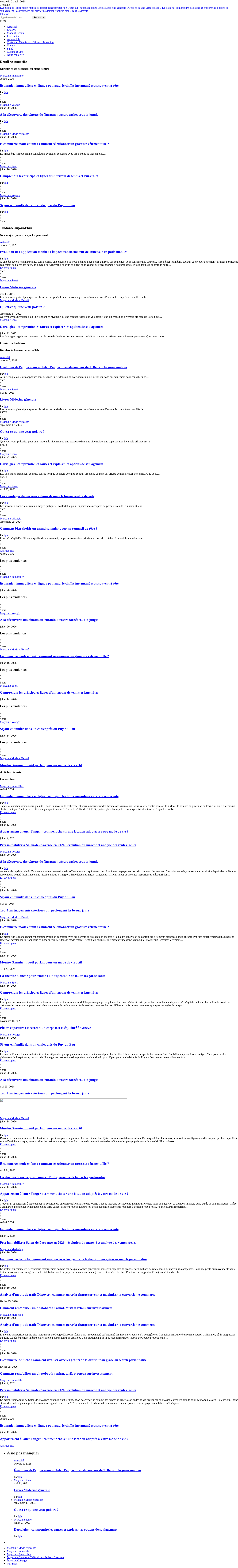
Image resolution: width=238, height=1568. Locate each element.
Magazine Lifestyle (10, 518)
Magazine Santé (9, 280)
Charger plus (7, 550)
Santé (10, 48)
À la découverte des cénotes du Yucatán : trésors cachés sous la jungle (49, 114)
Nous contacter (15, 54)
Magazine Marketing (11, 1249)
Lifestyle (12, 29)
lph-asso (4, 14)
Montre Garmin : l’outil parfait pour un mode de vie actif (41, 765)
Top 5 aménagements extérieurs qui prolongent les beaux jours (44, 910)
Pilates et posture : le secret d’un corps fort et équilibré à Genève (45, 1028)
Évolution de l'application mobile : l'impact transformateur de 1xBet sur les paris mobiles (48, 7)
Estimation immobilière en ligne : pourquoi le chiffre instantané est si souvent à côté (59, 85)
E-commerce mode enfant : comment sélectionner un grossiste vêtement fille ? (54, 144)
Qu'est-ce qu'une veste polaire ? (144, 7)
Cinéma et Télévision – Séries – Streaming (30, 42)
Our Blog (12, 1563)
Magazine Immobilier (12, 75)
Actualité (12, 26)
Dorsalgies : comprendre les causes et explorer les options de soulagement (51, 327)
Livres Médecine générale (112, 7)
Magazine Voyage (10, 104)
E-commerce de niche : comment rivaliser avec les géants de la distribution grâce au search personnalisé (73, 1259)
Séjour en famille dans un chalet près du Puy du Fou (37, 205)
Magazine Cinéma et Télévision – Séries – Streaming (36, 1557)
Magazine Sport (8, 166)
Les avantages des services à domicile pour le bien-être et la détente (51, 10)
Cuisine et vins (15, 51)
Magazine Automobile (19, 1554)
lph (6, 92)
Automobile (13, 39)
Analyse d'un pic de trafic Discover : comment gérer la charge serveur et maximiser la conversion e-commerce (77, 1294)
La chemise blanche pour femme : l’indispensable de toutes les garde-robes (52, 976)
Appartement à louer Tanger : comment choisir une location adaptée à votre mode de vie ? (64, 831)
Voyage (11, 45)
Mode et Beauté (15, 32)
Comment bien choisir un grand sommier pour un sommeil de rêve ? (48, 528)
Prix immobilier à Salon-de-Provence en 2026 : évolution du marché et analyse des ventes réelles (68, 845)
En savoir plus (8, 267)
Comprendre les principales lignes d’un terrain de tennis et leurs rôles (49, 176)
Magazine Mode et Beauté (14, 133)
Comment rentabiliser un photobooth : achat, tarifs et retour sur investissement (56, 1308)
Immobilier (13, 36)
